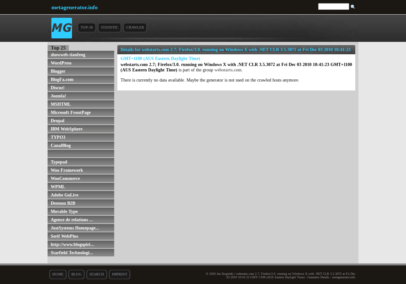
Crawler (135, 27)
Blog (76, 274)
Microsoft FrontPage (71, 112)
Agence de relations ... (72, 219)
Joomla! (58, 95)
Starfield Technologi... (72, 252)
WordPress (61, 62)
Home (57, 274)
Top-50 (87, 27)
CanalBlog (61, 145)
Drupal (57, 120)
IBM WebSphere (66, 128)
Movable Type (64, 211)
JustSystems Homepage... (75, 227)
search (96, 274)
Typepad (59, 161)
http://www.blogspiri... (72, 244)
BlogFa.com (62, 79)
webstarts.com (228, 69)
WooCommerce (65, 178)
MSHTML (61, 104)
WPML (58, 186)
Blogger (58, 71)
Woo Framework (67, 170)
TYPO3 (58, 137)
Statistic (109, 27)
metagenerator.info (74, 7)
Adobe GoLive (64, 194)
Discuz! (58, 87)
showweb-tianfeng (68, 54)
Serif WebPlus (64, 236)
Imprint (119, 274)
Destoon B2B (63, 203)
